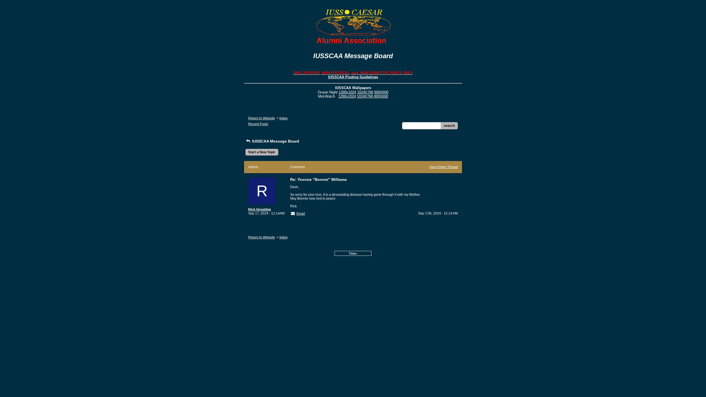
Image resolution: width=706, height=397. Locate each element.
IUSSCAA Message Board (275, 141)
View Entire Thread (443, 167)
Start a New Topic (262, 152)
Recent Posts (258, 124)
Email (300, 214)
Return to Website (261, 118)
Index (283, 118)
